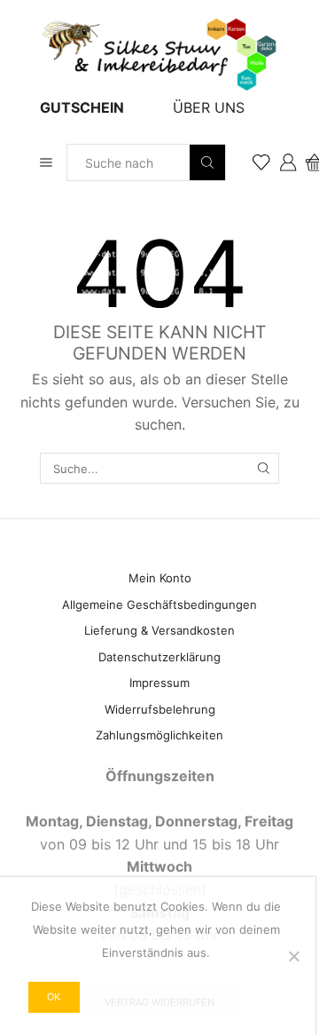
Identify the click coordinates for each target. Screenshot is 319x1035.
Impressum (159, 683)
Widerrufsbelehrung (160, 709)
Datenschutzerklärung (159, 657)
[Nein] (293, 956)
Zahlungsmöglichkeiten (159, 735)
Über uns (209, 107)
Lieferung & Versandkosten (159, 630)
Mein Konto (159, 578)
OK (53, 997)
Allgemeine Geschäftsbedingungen (159, 604)
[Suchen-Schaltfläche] (207, 162)
